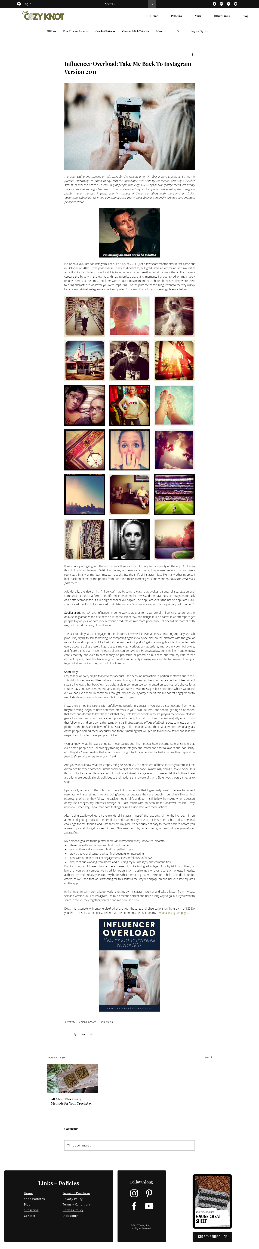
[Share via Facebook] (66, 1034)
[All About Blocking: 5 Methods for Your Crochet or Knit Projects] (72, 1078)
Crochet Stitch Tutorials (135, 31)
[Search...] (152, 4)
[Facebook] (214, 4)
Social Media (106, 1022)
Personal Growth (87, 1022)
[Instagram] (221, 4)
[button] (178, 31)
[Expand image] (84, 316)
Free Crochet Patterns (75, 31)
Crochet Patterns (105, 31)
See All (208, 1057)
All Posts (51, 31)
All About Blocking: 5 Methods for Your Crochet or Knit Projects (71, 1101)
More (159, 31)
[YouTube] (235, 4)
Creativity (70, 1022)
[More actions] (192, 54)
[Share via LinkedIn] (83, 1034)
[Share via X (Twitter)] (74, 1034)
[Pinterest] (228, 4)
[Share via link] (92, 1034)
